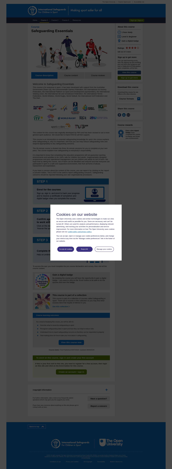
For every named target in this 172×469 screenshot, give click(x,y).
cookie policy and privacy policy (79, 232)
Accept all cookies (65, 249)
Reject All (84, 249)
